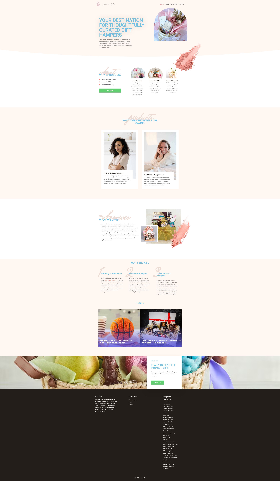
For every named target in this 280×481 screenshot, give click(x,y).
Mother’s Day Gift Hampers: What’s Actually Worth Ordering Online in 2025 (161, 342)
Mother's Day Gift (145, 339)
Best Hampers (166, 404)
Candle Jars (166, 413)
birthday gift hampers (111, 280)
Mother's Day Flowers (168, 446)
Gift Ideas (165, 440)
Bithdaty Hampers (168, 409)
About (130, 402)
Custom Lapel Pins (168, 426)
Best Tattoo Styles (168, 406)
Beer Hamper (166, 402)
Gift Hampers (166, 437)
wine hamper (166, 469)
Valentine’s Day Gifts (168, 466)
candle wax (166, 415)
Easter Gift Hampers (168, 429)
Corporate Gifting (167, 424)
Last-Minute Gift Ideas (169, 442)
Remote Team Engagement (170, 458)
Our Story (173, 4)
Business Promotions (168, 411)
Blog (167, 4)
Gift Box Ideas (166, 435)
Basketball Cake (103, 339)
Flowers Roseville (167, 431)
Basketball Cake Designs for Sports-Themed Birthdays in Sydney (117, 342)
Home (162, 4)
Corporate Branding (168, 422)
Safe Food (165, 460)
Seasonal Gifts (166, 462)
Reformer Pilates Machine (170, 455)
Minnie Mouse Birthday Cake (170, 444)
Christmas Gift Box (168, 420)
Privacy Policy (132, 400)
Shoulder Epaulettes (168, 464)
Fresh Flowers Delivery (169, 433)
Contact (181, 4)
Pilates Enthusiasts (168, 453)
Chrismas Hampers (168, 417)
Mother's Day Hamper (168, 451)
